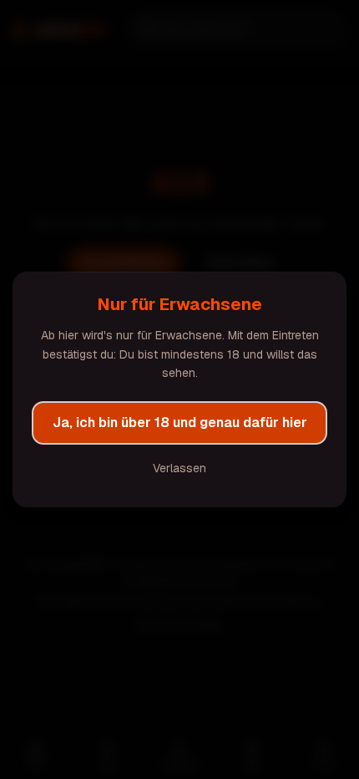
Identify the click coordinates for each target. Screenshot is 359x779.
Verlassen (179, 468)
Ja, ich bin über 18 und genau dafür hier (180, 422)
